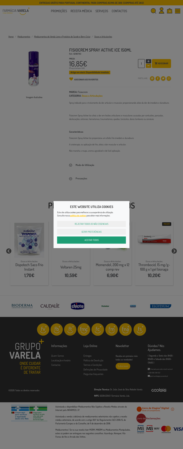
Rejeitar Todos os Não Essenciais (91, 223)
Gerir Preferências (91, 231)
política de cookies (78, 215)
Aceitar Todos (92, 240)
